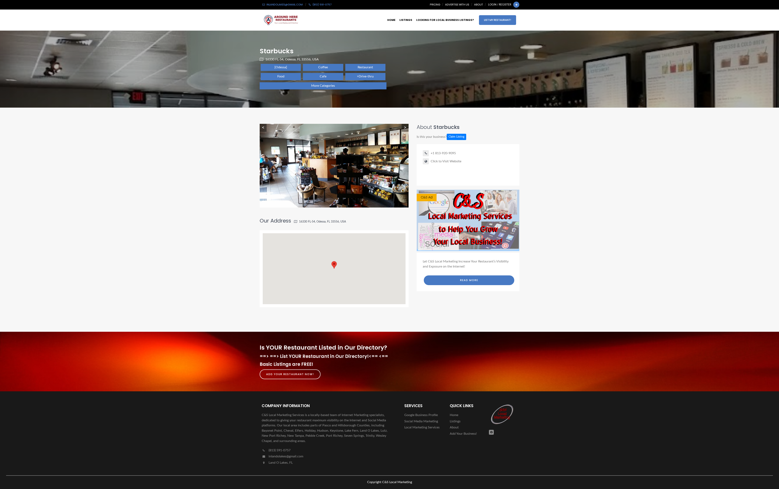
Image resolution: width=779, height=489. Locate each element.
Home (391, 20)
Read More (469, 280)
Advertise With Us (457, 4)
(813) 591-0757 (279, 450)
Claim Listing (456, 136)
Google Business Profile (421, 415)
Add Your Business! (463, 433)
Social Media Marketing (421, 421)
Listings (405, 20)
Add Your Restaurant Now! (290, 374)
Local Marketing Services (422, 427)
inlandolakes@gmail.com (286, 456)
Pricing (435, 4)
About (478, 4)
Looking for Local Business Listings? (445, 20)
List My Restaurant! (497, 20)
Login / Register (499, 4)
